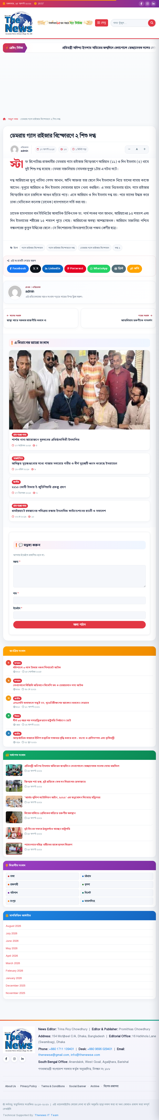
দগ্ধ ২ (117, 247)
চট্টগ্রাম (88, 876)
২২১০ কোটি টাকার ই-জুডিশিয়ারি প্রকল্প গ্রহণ (39, 487)
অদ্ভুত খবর (13, 119)
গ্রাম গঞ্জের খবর (19, 434)
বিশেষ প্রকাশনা (111, 1086)
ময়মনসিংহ (90, 901)
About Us (10, 1086)
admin (24, 151)
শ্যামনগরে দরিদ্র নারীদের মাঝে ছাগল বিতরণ (48, 844)
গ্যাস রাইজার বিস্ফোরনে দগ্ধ (62, 247)
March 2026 (13, 963)
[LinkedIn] (153, 3)
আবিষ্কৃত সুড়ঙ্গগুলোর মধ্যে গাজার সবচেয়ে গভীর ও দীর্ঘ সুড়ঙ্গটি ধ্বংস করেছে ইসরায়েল (64, 463)
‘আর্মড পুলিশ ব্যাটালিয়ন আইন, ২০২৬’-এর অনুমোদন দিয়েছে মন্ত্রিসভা (62, 797)
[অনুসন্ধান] (151, 23)
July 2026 (11, 933)
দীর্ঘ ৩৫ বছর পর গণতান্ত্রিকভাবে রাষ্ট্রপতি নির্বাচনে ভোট (42, 720)
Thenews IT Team (46, 1115)
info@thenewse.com (85, 1055)
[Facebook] (141, 3)
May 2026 (11, 948)
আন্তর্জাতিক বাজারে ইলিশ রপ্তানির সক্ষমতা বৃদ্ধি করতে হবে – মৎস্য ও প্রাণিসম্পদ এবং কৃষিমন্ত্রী (63, 738)
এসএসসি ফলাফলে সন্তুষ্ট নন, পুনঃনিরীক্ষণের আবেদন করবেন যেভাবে (51, 703)
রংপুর (13, 901)
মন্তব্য (16, 561)
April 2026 (12, 956)
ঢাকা (12, 876)
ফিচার (16, 716)
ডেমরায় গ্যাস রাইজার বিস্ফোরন (94, 247)
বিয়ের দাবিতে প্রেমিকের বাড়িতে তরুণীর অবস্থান (50, 813)
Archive (94, 1086)
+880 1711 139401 (61, 1049)
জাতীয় (16, 482)
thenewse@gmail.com (53, 1055)
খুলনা (87, 884)
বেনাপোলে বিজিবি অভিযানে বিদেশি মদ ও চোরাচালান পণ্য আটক (48, 685)
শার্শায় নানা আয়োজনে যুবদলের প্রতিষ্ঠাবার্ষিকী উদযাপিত (46, 440)
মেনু (103, 23)
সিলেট (88, 892)
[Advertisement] (79, 84)
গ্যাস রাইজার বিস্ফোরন (32, 247)
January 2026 (14, 978)
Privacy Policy (28, 1086)
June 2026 (12, 941)
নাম (16, 593)
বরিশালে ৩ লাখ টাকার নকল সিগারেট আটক (37, 667)
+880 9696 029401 (99, 1049)
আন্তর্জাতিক (18, 458)
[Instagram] (147, 3)
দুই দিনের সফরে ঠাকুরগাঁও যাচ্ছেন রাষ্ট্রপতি (47, 829)
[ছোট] (129, 149)
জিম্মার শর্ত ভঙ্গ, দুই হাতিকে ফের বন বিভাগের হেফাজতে (55, 782)
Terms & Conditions (53, 1086)
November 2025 (15, 993)
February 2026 (14, 970)
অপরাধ (17, 663)
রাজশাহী (14, 884)
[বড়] (144, 149)
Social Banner (77, 1086)
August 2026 (13, 926)
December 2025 (15, 985)
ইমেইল (17, 608)
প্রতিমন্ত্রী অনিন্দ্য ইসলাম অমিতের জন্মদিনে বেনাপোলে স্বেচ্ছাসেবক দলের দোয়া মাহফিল (95, 48)
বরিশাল (14, 892)
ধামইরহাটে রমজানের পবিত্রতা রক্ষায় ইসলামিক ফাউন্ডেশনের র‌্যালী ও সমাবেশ (59, 511)
